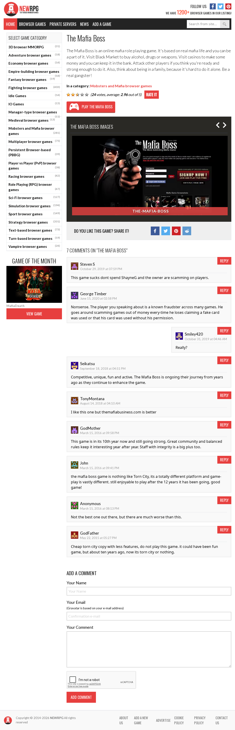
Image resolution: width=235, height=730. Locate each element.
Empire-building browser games (34, 72)
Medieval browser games (31, 120)
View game (34, 314)
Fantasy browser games (31, 79)
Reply (224, 261)
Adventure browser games (34, 55)
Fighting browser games (34, 87)
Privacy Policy (199, 720)
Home (10, 24)
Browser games (32, 24)
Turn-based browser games (34, 238)
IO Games (34, 103)
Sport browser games (34, 213)
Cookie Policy (179, 720)
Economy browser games (34, 63)
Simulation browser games (34, 205)
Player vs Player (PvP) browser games (34, 165)
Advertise (163, 720)
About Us (123, 720)
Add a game (101, 24)
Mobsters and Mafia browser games (34, 131)
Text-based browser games (34, 230)
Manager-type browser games (34, 113)
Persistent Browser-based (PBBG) (34, 152)
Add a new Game (141, 720)
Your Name (77, 582)
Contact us (221, 720)
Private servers (63, 24)
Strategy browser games (34, 222)
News (84, 24)
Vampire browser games (34, 246)
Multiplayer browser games (34, 141)
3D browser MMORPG (34, 46)
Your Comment (80, 627)
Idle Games (34, 95)
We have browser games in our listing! (198, 12)
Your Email (76, 602)
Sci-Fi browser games (34, 197)
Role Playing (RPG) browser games (34, 187)
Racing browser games (34, 176)
